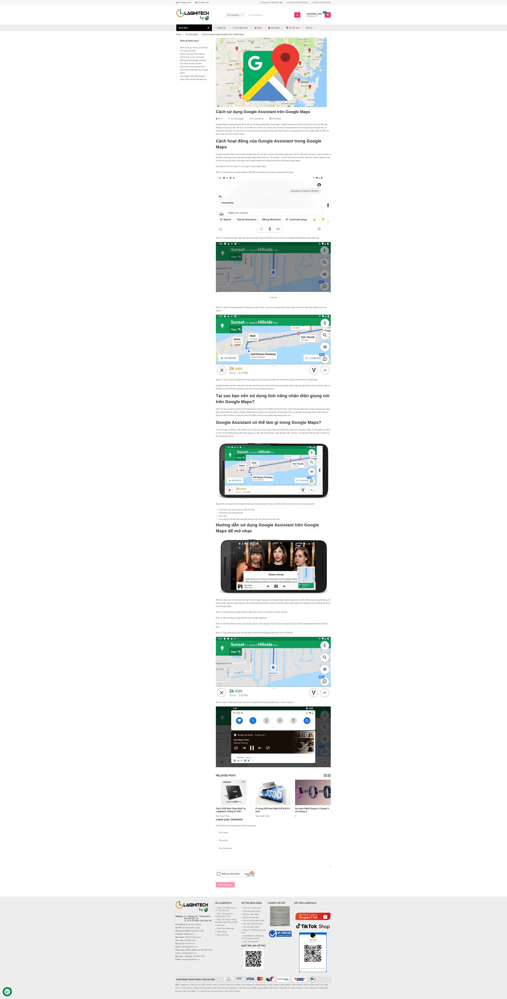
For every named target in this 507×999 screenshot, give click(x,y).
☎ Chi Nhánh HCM (183, 3)
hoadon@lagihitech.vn (190, 959)
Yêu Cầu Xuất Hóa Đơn (253, 924)
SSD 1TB (319, 985)
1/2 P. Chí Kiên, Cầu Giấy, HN (199, 920)
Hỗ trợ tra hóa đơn (251, 917)
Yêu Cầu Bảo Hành (251, 927)
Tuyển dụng (222, 932)
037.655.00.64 (188, 928)
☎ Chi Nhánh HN (202, 3)
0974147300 (190, 937)
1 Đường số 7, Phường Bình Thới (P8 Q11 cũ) (197, 917)
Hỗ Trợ (309, 28)
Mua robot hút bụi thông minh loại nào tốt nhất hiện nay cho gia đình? (194, 70)
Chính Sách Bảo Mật (225, 928)
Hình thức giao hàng (251, 911)
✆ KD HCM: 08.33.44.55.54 (297, 3)
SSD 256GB (297, 985)
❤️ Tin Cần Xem (293, 28)
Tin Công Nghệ (237, 119)
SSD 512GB (309, 985)
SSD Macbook (261, 985)
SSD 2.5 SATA (219, 985)
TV (198, 991)
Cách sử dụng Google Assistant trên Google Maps (263, 112)
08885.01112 (189, 934)
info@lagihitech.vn (189, 953)
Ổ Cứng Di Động (295, 988)
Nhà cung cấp (222, 935)
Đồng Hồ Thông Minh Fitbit (205, 988)
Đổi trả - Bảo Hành (251, 914)
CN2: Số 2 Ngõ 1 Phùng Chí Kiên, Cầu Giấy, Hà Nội (226, 920)
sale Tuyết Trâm (223, 816)
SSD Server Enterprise (227, 988)
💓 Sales (258, 28)
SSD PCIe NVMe (233, 985)
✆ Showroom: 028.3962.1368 (271, 3)
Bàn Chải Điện (189, 991)
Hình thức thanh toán (252, 908)
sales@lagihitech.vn (189, 947)
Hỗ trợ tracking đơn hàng (253, 920)
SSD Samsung (245, 988)
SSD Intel (274, 988)
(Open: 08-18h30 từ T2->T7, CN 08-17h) (226, 909)
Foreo (306, 988)
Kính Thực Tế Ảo (232, 991)
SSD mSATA (206, 985)
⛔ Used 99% (274, 28)
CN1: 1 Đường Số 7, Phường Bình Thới (224, 915)
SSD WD (283, 988)
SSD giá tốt (195, 985)
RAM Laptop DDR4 (260, 988)
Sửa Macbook (247, 985)
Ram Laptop (274, 985)
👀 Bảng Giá (220, 28)
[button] (279, 944)
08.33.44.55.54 (189, 924)
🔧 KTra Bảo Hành (240, 28)
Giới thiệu (221, 925)
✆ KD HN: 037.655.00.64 (321, 3)
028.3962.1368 (197, 931)
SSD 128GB (285, 985)
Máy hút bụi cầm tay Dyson (212, 991)
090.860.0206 (190, 940)
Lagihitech (184, 985)
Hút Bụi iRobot (186, 988)
